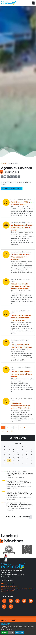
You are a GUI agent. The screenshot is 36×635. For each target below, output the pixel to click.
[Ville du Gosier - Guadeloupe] (13, 565)
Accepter (4, 632)
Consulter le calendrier (17, 517)
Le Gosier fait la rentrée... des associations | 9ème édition (22, 374)
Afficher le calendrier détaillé (12, 188)
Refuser (11, 632)
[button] (19, 177)
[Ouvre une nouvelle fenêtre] (4, 601)
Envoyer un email (8, 584)
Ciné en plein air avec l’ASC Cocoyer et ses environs (20, 257)
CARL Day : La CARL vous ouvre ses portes (22, 203)
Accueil (3, 163)
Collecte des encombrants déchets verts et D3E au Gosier (20, 406)
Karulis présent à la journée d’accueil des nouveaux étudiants (20, 286)
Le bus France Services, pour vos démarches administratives (21, 318)
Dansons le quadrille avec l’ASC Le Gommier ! (21, 346)
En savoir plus (19, 632)
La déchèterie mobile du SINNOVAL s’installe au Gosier (21, 227)
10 (12, 431)
